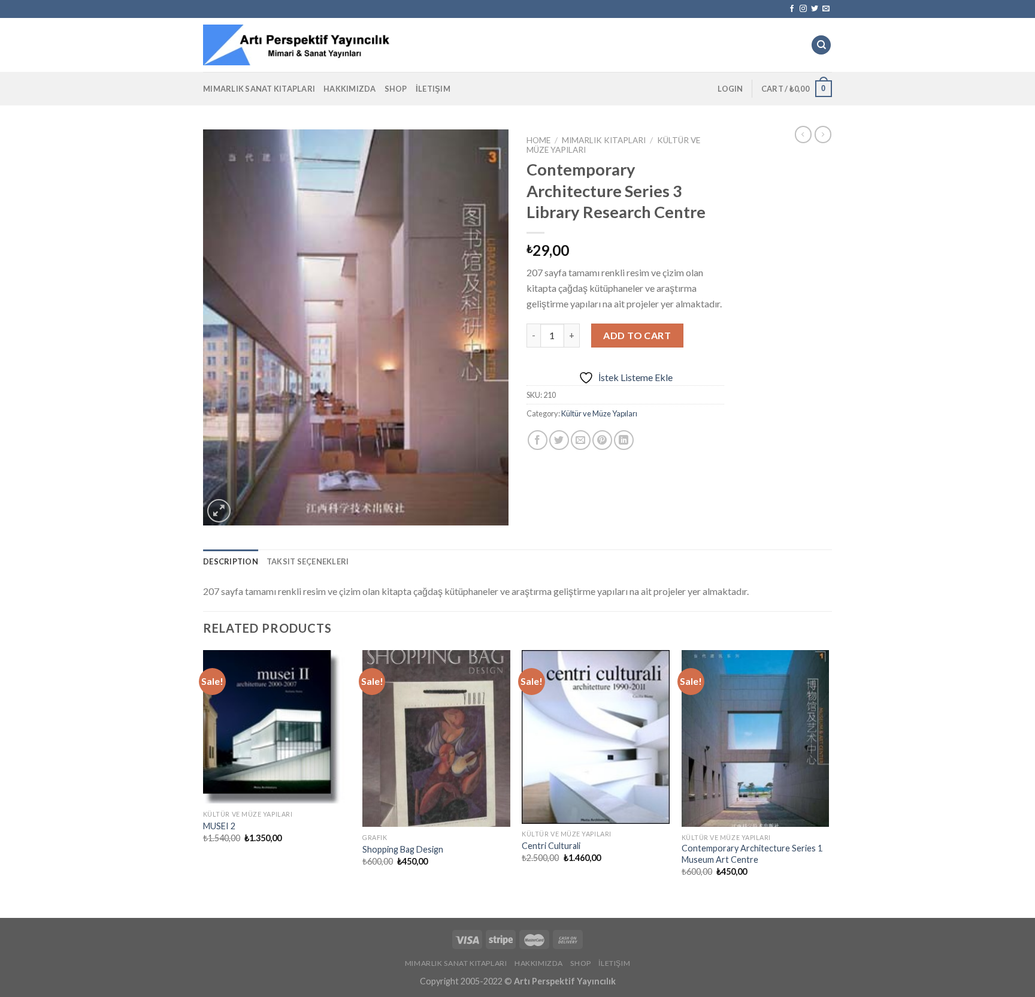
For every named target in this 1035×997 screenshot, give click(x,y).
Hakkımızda (349, 88)
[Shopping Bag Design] (436, 738)
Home (538, 140)
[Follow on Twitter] (814, 9)
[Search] (821, 45)
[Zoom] (219, 510)
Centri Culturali (551, 846)
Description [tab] (230, 561)
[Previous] (204, 774)
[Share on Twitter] (559, 440)
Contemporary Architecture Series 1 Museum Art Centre (752, 854)
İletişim (433, 88)
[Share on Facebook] (537, 440)
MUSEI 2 (219, 826)
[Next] (828, 774)
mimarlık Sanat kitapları (259, 88)
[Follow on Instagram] (803, 9)
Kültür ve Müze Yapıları (599, 413)
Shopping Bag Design (402, 849)
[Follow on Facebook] (791, 9)
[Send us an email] (826, 9)
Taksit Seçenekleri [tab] (308, 561)
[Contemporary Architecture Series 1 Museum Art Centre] (756, 738)
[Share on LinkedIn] (624, 440)
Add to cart (637, 335)
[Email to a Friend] (581, 440)
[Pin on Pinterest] (602, 440)
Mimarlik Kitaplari (604, 140)
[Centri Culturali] (596, 737)
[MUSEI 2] (277, 727)
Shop (396, 88)
